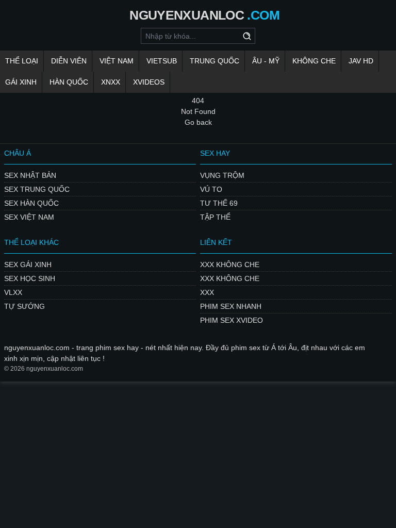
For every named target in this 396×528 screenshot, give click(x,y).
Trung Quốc (214, 61)
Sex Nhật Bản (30, 175)
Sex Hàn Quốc (31, 203)
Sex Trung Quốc (37, 189)
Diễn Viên (69, 61)
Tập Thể (215, 217)
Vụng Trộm (222, 175)
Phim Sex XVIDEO (231, 320)
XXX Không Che (229, 264)
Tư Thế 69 (219, 203)
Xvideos (148, 82)
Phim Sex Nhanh (230, 306)
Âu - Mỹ (265, 61)
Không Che (314, 61)
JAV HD (361, 61)
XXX (207, 292)
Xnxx (110, 82)
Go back (198, 122)
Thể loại (21, 61)
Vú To (211, 189)
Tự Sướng (24, 306)
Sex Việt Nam (29, 217)
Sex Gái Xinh (28, 264)
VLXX (13, 292)
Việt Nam (117, 61)
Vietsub (161, 61)
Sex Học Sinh (29, 278)
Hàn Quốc (69, 82)
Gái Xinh (21, 82)
